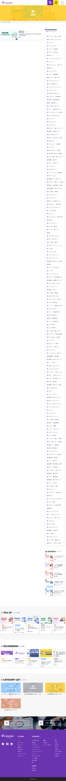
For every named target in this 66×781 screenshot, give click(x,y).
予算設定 (58, 96)
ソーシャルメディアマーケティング (54, 58)
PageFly (55, 530)
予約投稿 (56, 463)
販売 (56, 226)
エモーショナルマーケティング (54, 406)
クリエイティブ (60, 156)
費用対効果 (50, 457)
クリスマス (58, 517)
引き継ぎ (59, 492)
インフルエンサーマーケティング (54, 87)
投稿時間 (50, 397)
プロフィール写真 (58, 137)
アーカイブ (50, 49)
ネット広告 (50, 226)
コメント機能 (58, 36)
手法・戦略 (34, 760)
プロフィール (50, 36)
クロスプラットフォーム (52, 536)
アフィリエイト (51, 372)
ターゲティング (51, 96)
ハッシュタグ (50, 270)
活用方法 (56, 321)
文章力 (56, 457)
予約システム (50, 77)
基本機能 (56, 185)
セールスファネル (57, 283)
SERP (49, 239)
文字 (49, 39)
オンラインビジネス (36, 755)
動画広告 (50, 508)
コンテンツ (50, 482)
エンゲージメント (57, 403)
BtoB (55, 159)
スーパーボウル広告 (52, 210)
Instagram (57, 755)
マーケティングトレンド (52, 286)
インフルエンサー (51, 166)
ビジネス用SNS (51, 486)
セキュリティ (50, 346)
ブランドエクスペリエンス (53, 80)
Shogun (56, 52)
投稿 (49, 232)
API (57, 343)
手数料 (49, 448)
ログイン (56, 163)
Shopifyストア (51, 505)
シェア (54, 337)
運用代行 (60, 172)
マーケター (57, 93)
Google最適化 (59, 334)
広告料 (55, 381)
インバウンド (50, 438)
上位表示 (50, 365)
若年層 (49, 264)
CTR (49, 387)
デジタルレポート (51, 492)
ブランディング (57, 479)
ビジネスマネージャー (52, 194)
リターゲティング (57, 359)
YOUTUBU (61, 216)
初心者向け (50, 220)
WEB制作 (34, 766)
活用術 (57, 419)
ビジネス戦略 (50, 292)
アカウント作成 (51, 524)
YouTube (56, 744)
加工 (49, 441)
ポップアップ (50, 118)
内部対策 (56, 476)
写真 (49, 134)
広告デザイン (50, 128)
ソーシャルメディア (52, 353)
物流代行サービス (57, 109)
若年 (61, 185)
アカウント (50, 391)
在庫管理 (50, 131)
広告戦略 (50, 359)
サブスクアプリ (57, 115)
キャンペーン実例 (51, 501)
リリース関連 (34, 758)
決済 (61, 438)
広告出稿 (55, 302)
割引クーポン (50, 495)
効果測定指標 (50, 188)
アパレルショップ (51, 144)
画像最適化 (56, 422)
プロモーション (51, 213)
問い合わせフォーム (52, 150)
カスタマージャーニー (52, 489)
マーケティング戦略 (52, 435)
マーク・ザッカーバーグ (52, 112)
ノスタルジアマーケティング (53, 235)
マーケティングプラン (52, 251)
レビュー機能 (50, 533)
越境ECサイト (58, 311)
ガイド (60, 353)
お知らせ (19, 751)
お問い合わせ (20, 749)
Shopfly (33, 768)
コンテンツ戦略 (51, 324)
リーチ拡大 (56, 296)
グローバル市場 (51, 156)
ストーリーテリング (52, 172)
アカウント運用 (58, 751)
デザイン (50, 109)
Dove (61, 112)
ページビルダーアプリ (52, 90)
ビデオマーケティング (52, 299)
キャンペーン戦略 (59, 182)
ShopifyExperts (51, 140)
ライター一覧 (20, 742)
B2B (59, 150)
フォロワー (58, 77)
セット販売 (50, 248)
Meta (49, 83)
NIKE (59, 337)
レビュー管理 (57, 543)
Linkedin (57, 749)
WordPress (34, 770)
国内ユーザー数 (59, 305)
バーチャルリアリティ (52, 45)
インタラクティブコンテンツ (53, 368)
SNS (56, 740)
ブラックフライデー (52, 413)
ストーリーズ (59, 372)
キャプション (58, 330)
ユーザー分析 (50, 330)
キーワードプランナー (52, 71)
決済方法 (50, 422)
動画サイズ (55, 83)
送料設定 (50, 289)
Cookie (49, 283)
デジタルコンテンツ (52, 121)
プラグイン (50, 229)
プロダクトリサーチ (52, 197)
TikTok (49, 115)
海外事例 (34, 742)
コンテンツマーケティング (53, 511)
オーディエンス (59, 128)
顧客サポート (50, 68)
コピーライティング (36, 749)
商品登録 (50, 473)
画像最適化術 (50, 356)
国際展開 (50, 159)
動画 (55, 425)
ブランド (50, 476)
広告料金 (59, 204)
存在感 (59, 144)
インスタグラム (51, 470)
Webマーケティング (52, 175)
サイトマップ (50, 277)
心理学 (49, 315)
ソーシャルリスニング (57, 39)
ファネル (50, 378)
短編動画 (50, 280)
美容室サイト (50, 444)
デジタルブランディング (52, 527)
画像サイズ (55, 102)
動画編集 (56, 74)
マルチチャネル (59, 188)
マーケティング (51, 334)
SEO (33, 762)
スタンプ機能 (50, 242)
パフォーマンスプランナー (53, 273)
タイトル (57, 229)
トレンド (50, 460)
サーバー (55, 362)
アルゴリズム (50, 42)
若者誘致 (50, 384)
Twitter (56, 742)
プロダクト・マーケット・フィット (55, 245)
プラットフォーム (57, 397)
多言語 (49, 318)
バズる (57, 346)
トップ (19, 740)
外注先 (60, 454)
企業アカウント (57, 131)
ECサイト (50, 163)
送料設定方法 (56, 99)
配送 (61, 441)
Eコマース (50, 52)
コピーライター (56, 134)
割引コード (50, 543)
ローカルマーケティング (52, 451)
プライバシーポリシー (22, 753)
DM (56, 242)
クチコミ (50, 403)
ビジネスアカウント (52, 454)
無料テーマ (58, 540)
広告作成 (50, 99)
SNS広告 (45, 742)
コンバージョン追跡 (58, 261)
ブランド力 (59, 470)
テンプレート (50, 61)
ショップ (57, 429)
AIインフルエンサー (52, 216)
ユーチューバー (57, 365)
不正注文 (56, 467)
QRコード (50, 467)
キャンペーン (50, 410)
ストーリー (50, 311)
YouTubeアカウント (52, 169)
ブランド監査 (50, 106)
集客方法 (50, 185)
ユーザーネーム (56, 514)
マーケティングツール (52, 223)
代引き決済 (50, 93)
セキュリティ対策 (57, 384)
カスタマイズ (50, 182)
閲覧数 (57, 356)
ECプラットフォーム (52, 64)
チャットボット (58, 375)
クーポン (60, 64)
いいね (49, 302)
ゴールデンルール (51, 349)
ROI (60, 299)
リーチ (55, 289)
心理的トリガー (57, 378)
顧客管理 (50, 463)
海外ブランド (57, 201)
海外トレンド (56, 315)
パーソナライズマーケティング (54, 207)
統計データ (50, 201)
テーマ (49, 514)
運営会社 (19, 747)
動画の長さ (56, 318)
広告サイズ (50, 137)
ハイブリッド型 (51, 147)
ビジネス (50, 425)
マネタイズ (55, 239)
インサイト (50, 429)
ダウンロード (20, 744)
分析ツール (55, 387)
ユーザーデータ (51, 340)
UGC (56, 482)
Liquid (55, 460)
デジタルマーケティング (52, 432)
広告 (44, 740)
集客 (49, 102)
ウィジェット (50, 305)
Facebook (57, 753)
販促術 (57, 444)
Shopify (49, 381)
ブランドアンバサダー (52, 308)
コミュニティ (59, 178)
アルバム (50, 74)
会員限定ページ (59, 277)
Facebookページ (51, 204)
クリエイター (50, 517)
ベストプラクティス (52, 125)
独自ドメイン (50, 55)
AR (56, 438)
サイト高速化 (50, 191)
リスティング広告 (46, 744)
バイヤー (50, 321)
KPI (61, 463)
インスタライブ (51, 520)
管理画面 (50, 479)
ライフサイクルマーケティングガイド (55, 498)
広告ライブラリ (51, 343)
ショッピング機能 (51, 327)
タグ (49, 337)
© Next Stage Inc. (33, 779)
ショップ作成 (50, 540)
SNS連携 (55, 448)
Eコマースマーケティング (53, 416)
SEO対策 (50, 296)
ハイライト (55, 441)
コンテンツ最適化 (58, 153)
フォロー (57, 106)
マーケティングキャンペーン (53, 254)
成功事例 (50, 261)
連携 (57, 191)
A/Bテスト (50, 375)
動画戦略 (50, 530)
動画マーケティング (58, 280)
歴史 (57, 292)
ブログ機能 (50, 153)
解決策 (56, 49)
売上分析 (56, 473)
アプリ (49, 362)
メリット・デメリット (52, 394)
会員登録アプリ (51, 178)
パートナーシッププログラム (53, 267)
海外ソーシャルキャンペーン (53, 400)
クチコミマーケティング (52, 258)
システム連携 (50, 419)
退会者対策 (59, 505)
